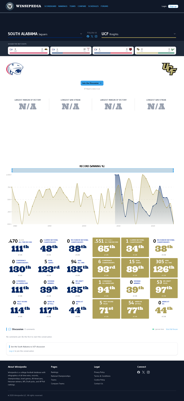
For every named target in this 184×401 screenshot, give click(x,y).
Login (164, 6)
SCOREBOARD (50, 6)
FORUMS (104, 6)
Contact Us (98, 383)
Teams (53, 380)
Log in (11, 351)
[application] (92, 198)
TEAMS (73, 6)
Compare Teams (57, 383)
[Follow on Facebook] (88, 36)
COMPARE (82, 6)
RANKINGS (62, 6)
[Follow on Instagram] (96, 36)
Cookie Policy (99, 380)
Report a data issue (93, 89)
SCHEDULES (93, 6)
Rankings (54, 372)
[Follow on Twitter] (92, 36)
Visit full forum (172, 329)
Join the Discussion (90, 83)
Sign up (173, 6)
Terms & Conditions (102, 376)
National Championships (60, 376)
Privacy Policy (99, 372)
